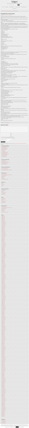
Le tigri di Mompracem (4, 148)
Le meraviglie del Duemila (5, 179)
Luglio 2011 (3, 373)
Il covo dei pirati (4, 420)
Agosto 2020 (3, 279)
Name (11, 133)
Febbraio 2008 (3, 406)
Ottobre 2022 (3, 256)
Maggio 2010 (3, 385)
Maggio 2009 (3, 395)
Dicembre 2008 (4, 399)
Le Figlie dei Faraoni (4, 206)
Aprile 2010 (3, 386)
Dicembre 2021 (3, 265)
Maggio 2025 (3, 229)
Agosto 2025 (3, 226)
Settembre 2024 (4, 236)
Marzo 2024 (3, 241)
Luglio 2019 (3, 290)
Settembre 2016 (4, 319)
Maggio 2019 (3, 292)
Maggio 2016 (3, 323)
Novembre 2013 (4, 348)
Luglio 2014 (3, 341)
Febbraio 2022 (3, 263)
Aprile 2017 (3, 314)
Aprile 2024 (3, 240)
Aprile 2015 (3, 334)
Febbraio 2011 (3, 377)
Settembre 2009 (4, 392)
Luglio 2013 (3, 352)
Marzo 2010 (3, 387)
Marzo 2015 (3, 335)
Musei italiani (3, 193)
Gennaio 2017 (3, 316)
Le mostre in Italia (4, 192)
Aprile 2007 (3, 415)
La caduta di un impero (4, 155)
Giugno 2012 (3, 363)
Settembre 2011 (3, 371)
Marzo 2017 (3, 315)
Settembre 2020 (4, 278)
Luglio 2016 (3, 321)
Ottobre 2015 (3, 329)
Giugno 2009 (3, 394)
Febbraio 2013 (3, 356)
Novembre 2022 (4, 255)
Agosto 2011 (3, 372)
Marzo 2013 (3, 355)
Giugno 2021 (3, 270)
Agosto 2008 (3, 401)
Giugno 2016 (3, 322)
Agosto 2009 (3, 393)
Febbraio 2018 (3, 305)
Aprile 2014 (3, 344)
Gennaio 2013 (3, 357)
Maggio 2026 (3, 218)
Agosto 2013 (3, 351)
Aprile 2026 (3, 219)
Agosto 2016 (3, 320)
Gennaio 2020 (3, 285)
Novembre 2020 (4, 276)
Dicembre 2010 (3, 379)
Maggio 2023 (3, 250)
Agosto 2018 (3, 300)
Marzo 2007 (3, 416)
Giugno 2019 (3, 291)
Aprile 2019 (3, 293)
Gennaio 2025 (3, 232)
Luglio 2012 (3, 362)
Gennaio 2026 (3, 222)
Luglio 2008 (3, 402)
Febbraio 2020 (3, 284)
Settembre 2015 (4, 330)
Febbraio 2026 (3, 221)
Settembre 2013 (3, 350)
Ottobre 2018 (3, 298)
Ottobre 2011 (3, 370)
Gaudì (2, 191)
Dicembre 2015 (3, 327)
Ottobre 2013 (3, 349)
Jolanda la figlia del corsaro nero (5, 162)
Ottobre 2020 (3, 277)
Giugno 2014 (3, 342)
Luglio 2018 (3, 301)
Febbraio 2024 (3, 242)
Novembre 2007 (4, 409)
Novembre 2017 (4, 308)
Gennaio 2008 (3, 407)
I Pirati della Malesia (4, 149)
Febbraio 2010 (3, 388)
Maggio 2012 (3, 364)
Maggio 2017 (3, 313)
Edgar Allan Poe (3, 199)
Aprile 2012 (3, 365)
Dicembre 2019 (3, 286)
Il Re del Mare (3, 151)
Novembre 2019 (4, 287)
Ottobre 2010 (3, 381)
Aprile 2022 (3, 261)
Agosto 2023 (3, 247)
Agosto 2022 (3, 258)
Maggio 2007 (3, 414)
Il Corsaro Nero (4, 160)
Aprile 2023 (3, 251)
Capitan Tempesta (4, 175)
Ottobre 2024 (3, 235)
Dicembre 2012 (3, 358)
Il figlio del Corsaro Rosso (5, 163)
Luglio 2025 (3, 227)
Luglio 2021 (3, 269)
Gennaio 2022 (3, 264)
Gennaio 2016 (3, 326)
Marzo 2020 (3, 283)
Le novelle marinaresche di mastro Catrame (7, 207)
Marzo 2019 (3, 294)
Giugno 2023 (3, 249)
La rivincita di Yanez (4, 156)
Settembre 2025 (4, 225)
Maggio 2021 (3, 271)
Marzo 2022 (3, 262)
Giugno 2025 (3, 228)
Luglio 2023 (3, 248)
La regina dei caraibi (4, 161)
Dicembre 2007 (4, 408)
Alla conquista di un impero (5, 152)
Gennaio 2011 (3, 378)
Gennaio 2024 (3, 243)
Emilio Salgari (3, 198)
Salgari (14, 2)
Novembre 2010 (4, 380)
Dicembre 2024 (4, 233)
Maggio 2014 (3, 343)
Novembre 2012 (4, 359)
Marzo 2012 (3, 366)
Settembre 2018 (4, 299)
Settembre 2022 (4, 257)
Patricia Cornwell (4, 421)
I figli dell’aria (3, 176)
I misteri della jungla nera (7, 122)
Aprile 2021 (3, 272)
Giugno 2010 (3, 384)
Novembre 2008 (4, 400)
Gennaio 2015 (3, 337)
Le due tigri (3, 150)
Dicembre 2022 (4, 254)
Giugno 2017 (3, 312)
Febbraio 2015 (3, 336)
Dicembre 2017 (3, 307)
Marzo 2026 (3, 220)
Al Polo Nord (3, 178)
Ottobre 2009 (3, 391)
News (2, 183)
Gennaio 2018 (3, 306)
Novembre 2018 (4, 297)
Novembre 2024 (4, 234)
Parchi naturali (3, 194)
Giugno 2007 (3, 413)
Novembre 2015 (4, 328)
